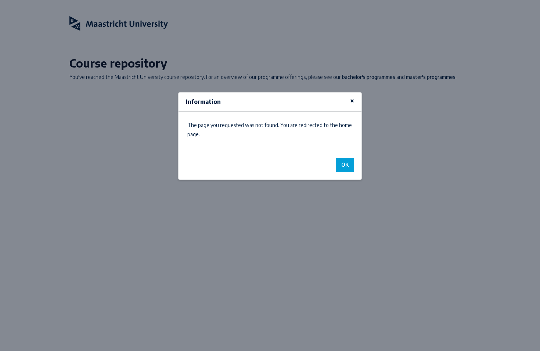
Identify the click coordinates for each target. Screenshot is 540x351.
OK (345, 165)
